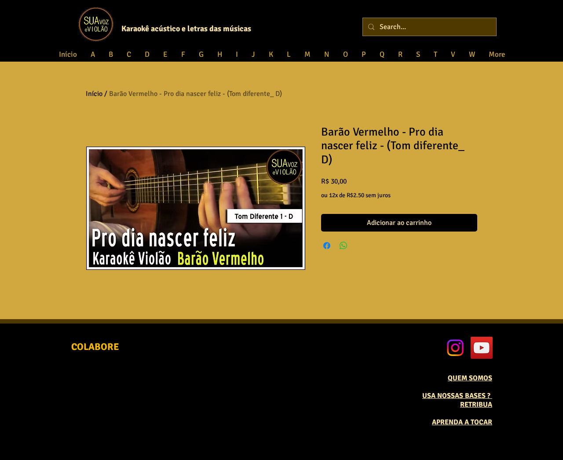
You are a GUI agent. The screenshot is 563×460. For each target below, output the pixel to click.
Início (94, 93)
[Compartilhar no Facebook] (327, 245)
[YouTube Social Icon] (482, 348)
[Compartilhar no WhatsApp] (343, 245)
